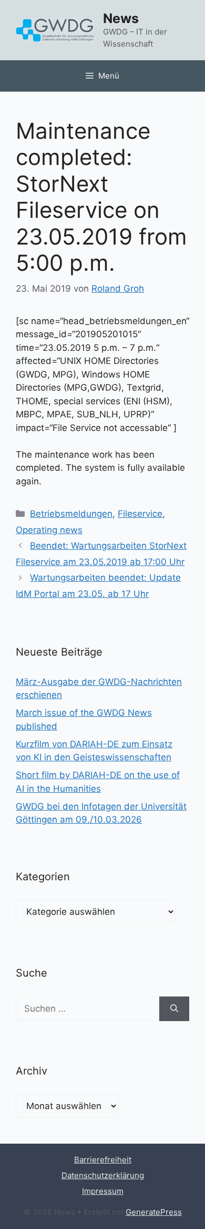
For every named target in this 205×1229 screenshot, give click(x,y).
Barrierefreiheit (102, 1160)
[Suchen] (174, 1009)
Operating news (49, 530)
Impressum (103, 1191)
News (121, 18)
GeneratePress (154, 1212)
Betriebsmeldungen (71, 513)
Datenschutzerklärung (103, 1175)
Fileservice (140, 513)
